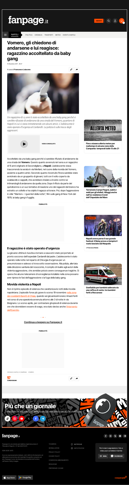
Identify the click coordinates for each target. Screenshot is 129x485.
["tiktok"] (7, 419)
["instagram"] (15, 419)
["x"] (29, 419)
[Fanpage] (11, 436)
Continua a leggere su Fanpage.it (43, 322)
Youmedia (52, 444)
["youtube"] (22, 419)
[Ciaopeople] (121, 478)
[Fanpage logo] (25, 21)
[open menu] (5, 35)
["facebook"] (36, 419)
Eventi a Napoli (69, 35)
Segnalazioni (54, 448)
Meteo (58, 35)
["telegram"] (43, 419)
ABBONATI (99, 21)
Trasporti (48, 35)
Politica (28, 35)
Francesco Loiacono (22, 69)
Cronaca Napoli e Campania (17, 372)
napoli (14, 34)
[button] (76, 69)
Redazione (53, 464)
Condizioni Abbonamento (59, 460)
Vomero (31, 372)
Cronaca (38, 35)
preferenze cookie (56, 468)
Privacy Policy (54, 452)
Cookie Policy (54, 456)
